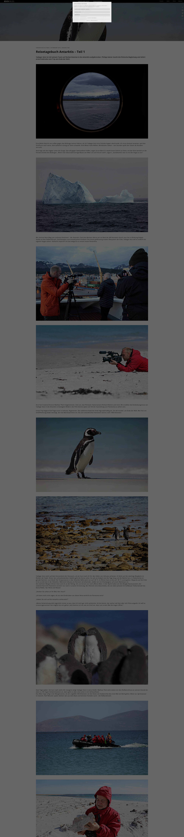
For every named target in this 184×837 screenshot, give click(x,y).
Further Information (92, 17)
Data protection (94, 20)
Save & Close (78, 12)
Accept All (77, 14)
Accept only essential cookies (82, 9)
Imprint (88, 20)
